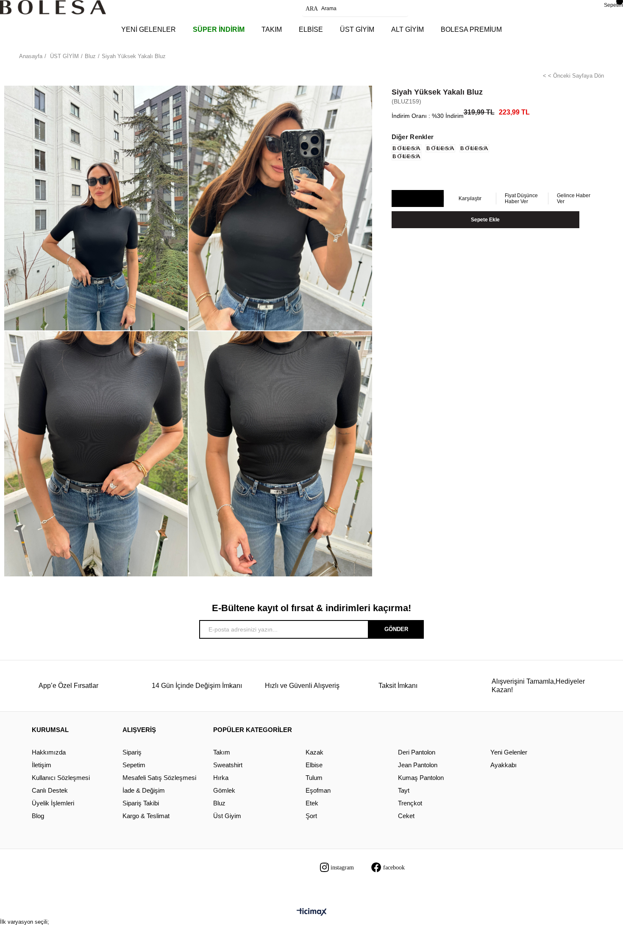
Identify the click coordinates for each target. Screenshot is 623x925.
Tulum (314, 777)
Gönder (396, 629)
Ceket (406, 815)
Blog (38, 815)
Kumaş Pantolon (421, 777)
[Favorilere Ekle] (417, 198)
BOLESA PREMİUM (471, 29)
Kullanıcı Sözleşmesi (61, 777)
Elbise (314, 765)
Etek (312, 803)
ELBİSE (311, 29)
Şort (311, 815)
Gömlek (224, 790)
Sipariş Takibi (140, 803)
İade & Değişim (143, 790)
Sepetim (133, 765)
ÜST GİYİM (357, 29)
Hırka (220, 777)
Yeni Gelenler (508, 752)
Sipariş (132, 752)
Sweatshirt (227, 765)
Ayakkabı (503, 765)
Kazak (314, 752)
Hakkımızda (49, 752)
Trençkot (410, 803)
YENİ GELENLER (148, 29)
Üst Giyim (227, 815)
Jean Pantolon (417, 765)
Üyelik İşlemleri (53, 803)
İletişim (41, 765)
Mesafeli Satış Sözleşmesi (159, 777)
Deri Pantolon (416, 752)
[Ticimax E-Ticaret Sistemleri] (312, 912)
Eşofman (318, 790)
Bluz (219, 803)
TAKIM (271, 29)
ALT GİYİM (407, 29)
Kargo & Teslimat (146, 815)
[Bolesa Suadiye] (53, 7)
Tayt (403, 790)
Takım (221, 752)
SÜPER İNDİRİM (219, 29)
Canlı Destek (50, 790)
